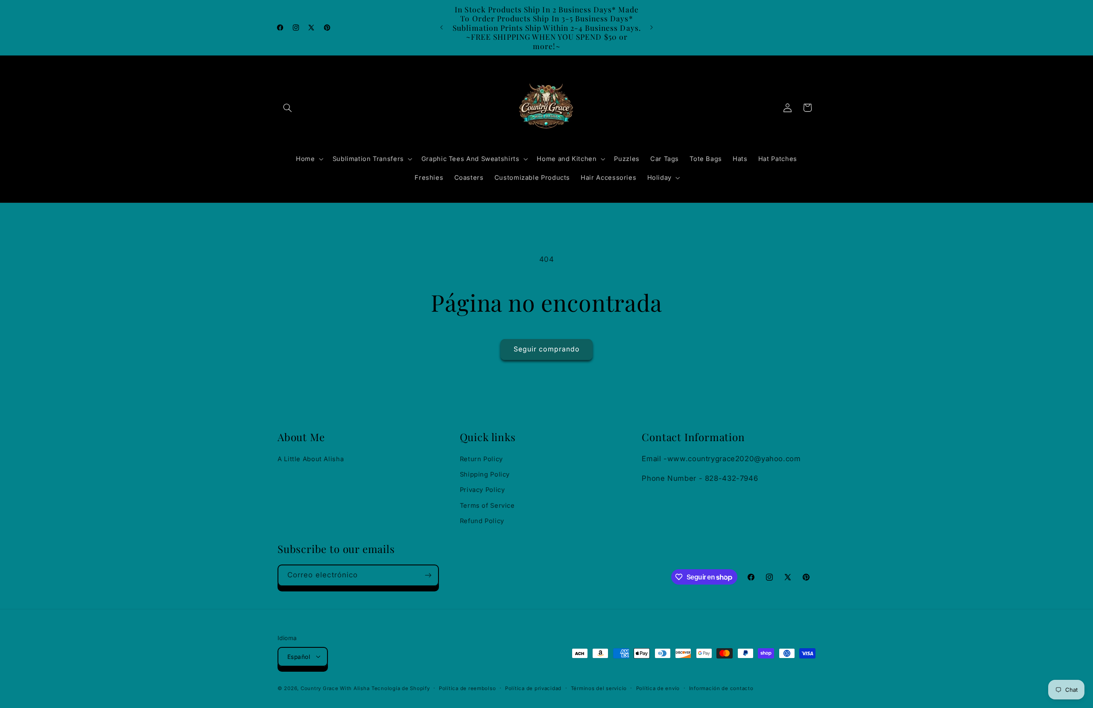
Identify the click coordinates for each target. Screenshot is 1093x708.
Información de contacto (721, 688)
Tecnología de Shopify (400, 688)
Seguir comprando (546, 349)
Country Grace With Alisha (335, 688)
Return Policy (481, 459)
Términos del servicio (599, 688)
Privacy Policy (482, 490)
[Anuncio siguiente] (651, 27)
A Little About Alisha (311, 459)
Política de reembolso (467, 688)
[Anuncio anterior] (441, 27)
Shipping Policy (485, 474)
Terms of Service (487, 505)
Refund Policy (482, 521)
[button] (287, 107)
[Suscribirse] (428, 575)
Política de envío (658, 688)
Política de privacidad (533, 688)
